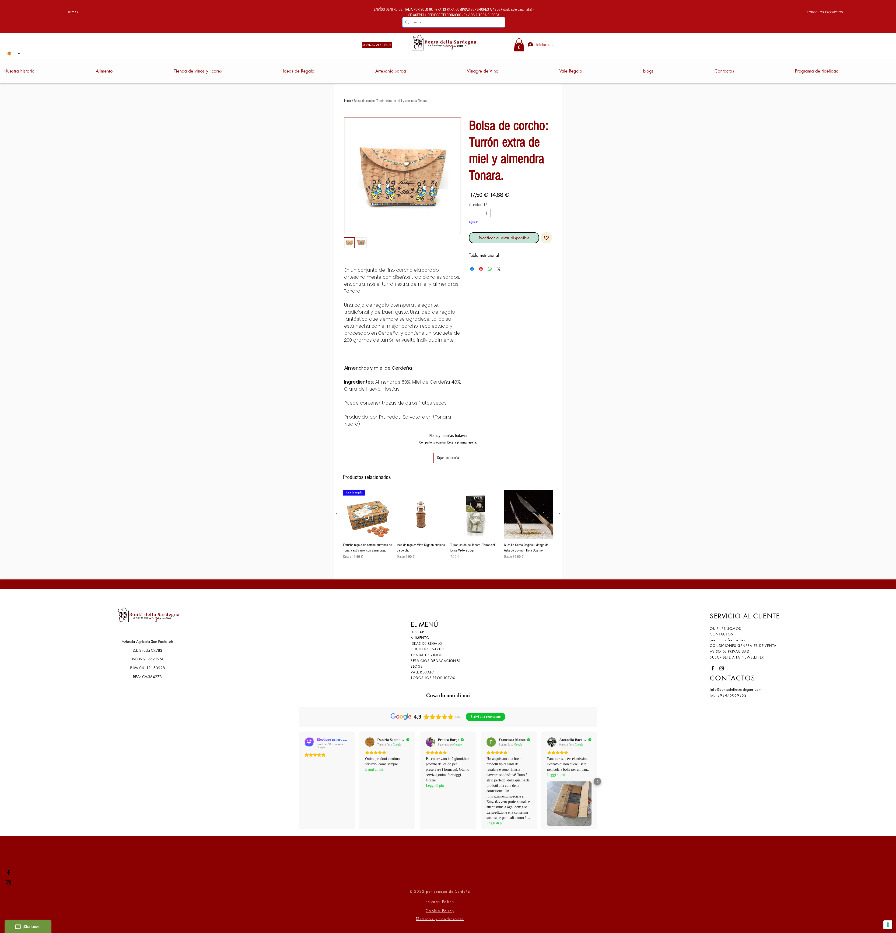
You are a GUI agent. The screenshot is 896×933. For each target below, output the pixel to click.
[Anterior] (336, 514)
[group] (448, 527)
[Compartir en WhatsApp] (490, 269)
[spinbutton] (480, 213)
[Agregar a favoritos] (546, 237)
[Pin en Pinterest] (481, 269)
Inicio (347, 101)
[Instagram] (8, 882)
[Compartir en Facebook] (472, 269)
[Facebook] (8, 872)
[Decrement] (473, 213)
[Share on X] (498, 269)
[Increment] (487, 213)
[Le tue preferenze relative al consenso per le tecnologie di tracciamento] (887, 924)
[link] (519, 44)
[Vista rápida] (421, 514)
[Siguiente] (559, 514)
